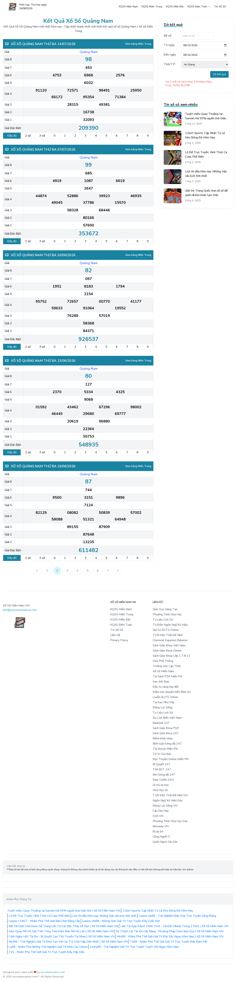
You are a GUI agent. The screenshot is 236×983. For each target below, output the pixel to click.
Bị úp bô (158, 831)
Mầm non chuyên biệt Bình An (172, 692)
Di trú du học (161, 785)
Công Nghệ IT (162, 837)
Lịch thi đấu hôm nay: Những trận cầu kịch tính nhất (104, 916)
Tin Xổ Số (220, 6)
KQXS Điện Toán (197, 6)
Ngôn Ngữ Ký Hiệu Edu (167, 800)
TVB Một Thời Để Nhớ (168, 635)
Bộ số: (168, 36)
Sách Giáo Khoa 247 (166, 733)
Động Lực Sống (162, 707)
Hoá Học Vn (160, 790)
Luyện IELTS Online (165, 697)
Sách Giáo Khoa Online (167, 651)
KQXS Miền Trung (152, 6)
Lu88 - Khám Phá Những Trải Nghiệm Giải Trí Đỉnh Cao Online (48, 947)
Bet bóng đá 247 (164, 775)
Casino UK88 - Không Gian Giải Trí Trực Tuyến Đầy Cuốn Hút (121, 921)
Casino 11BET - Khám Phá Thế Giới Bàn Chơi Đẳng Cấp (44, 921)
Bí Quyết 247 (161, 764)
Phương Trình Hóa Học (167, 614)
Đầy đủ (12, 136)
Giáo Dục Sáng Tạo (165, 609)
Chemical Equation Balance (170, 640)
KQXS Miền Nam (128, 6)
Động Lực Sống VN (165, 806)
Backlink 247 (161, 723)
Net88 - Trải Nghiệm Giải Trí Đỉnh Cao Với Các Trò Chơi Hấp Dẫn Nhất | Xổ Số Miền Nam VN (68, 942)
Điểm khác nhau (163, 738)
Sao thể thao (161, 682)
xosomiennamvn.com (53, 972)
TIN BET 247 (162, 769)
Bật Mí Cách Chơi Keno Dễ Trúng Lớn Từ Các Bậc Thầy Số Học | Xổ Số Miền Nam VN (63, 926)
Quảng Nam (89, 52)
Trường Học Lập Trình (167, 666)
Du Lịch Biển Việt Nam (167, 718)
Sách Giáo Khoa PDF (166, 728)
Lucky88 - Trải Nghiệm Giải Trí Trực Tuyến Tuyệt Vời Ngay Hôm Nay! (134, 947)
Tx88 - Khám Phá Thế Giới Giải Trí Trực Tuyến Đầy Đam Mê (168, 942)
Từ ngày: (169, 45)
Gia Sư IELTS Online (166, 630)
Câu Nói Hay (161, 811)
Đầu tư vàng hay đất (166, 687)
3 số (42, 136)
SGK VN (158, 816)
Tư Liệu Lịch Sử (163, 620)
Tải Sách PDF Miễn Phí (167, 676)
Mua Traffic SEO (163, 780)
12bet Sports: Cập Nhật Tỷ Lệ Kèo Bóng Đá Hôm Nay (157, 911)
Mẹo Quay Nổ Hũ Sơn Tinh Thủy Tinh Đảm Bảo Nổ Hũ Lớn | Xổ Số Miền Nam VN (61, 931)
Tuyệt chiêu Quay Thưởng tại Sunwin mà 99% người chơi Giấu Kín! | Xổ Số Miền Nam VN (63, 911)
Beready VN (161, 826)
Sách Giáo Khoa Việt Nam (169, 645)
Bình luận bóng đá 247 (167, 744)
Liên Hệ (115, 635)
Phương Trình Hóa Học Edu (170, 821)
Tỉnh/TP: (170, 64)
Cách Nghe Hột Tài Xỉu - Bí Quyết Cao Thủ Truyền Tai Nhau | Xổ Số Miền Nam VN (62, 936)
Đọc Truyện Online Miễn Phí (170, 759)
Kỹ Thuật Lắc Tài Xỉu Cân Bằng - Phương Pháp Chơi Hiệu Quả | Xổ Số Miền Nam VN (169, 931)
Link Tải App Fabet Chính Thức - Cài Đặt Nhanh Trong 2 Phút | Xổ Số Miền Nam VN (174, 926)
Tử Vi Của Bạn (162, 754)
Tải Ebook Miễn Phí (165, 749)
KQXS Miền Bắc (175, 6)
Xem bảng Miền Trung (138, 44)
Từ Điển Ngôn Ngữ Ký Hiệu (170, 625)
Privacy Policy (119, 640)
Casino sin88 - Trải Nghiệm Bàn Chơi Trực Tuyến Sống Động (177, 916)
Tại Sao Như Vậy (163, 702)
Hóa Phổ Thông (163, 661)
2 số (28, 136)
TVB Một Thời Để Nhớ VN (170, 795)
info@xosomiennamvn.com (20, 610)
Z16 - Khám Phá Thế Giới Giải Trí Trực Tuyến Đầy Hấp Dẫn (46, 952)
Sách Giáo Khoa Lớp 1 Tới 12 (171, 656)
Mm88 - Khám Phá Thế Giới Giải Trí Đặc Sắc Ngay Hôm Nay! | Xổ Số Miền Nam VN (170, 936)
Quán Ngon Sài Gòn (165, 842)
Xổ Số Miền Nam (163, 671)
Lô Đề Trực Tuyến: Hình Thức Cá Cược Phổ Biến (39, 916)
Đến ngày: (170, 55)
